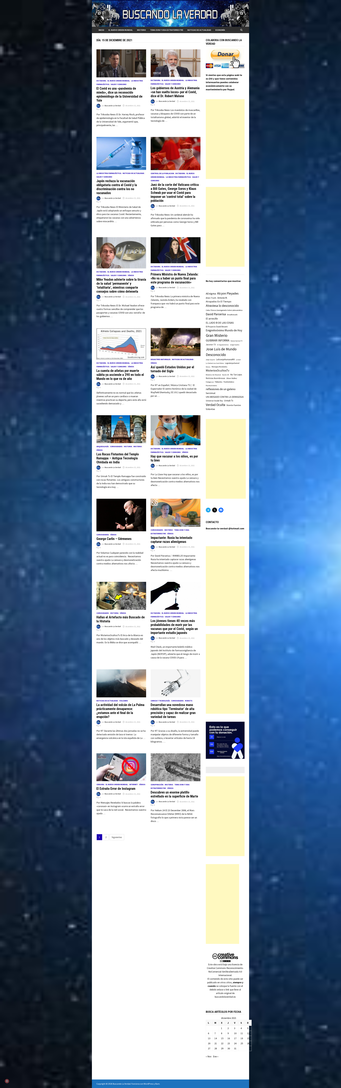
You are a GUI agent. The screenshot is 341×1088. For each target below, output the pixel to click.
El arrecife (212, 318)
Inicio (101, 30)
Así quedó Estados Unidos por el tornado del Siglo (172, 369)
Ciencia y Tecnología (160, 700)
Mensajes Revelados (219, 367)
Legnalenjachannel (232, 363)
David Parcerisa (216, 314)
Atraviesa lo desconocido (222, 306)
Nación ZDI (225, 375)
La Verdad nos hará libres (215, 363)
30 (229, 1048)
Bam (157, 1083)
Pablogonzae (210, 382)
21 (215, 1043)
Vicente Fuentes (233, 405)
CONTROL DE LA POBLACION (162, 173)
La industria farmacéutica (108, 173)
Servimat (210, 393)
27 (209, 1048)
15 (222, 1038)
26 (248, 1043)
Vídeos (131, 275)
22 (222, 1043)
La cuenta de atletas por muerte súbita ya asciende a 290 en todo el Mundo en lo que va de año (120, 375)
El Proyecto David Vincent (217, 326)
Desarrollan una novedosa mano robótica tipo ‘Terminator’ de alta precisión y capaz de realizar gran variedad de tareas (173, 711)
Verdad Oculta (215, 405)
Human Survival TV (236, 341)
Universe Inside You (214, 400)
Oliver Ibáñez (231, 378)
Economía (220, 30)
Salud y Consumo (118, 84)
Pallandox (218, 382)
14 (215, 1038)
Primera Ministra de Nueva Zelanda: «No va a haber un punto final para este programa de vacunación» (174, 278)
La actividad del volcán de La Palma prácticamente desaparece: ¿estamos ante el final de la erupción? (120, 711)
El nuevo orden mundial (120, 30)
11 (242, 1033)
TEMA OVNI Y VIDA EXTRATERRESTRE (166, 30)
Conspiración (157, 784)
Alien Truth (211, 297)
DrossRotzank (232, 315)
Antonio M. (222, 297)
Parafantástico (229, 382)
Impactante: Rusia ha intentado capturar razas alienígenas (171, 540)
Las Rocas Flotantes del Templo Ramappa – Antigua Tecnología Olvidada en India (117, 458)
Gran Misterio (216, 335)
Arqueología (102, 446)
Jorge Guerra (234, 345)
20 (209, 1043)
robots (188, 700)
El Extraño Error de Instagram (115, 789)
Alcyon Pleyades (228, 293)
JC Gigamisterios (223, 345)
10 (235, 1033)
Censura (100, 784)
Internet (133, 784)
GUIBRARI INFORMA (217, 340)
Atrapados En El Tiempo (218, 301)
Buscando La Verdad (113, 105)
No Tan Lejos (236, 374)
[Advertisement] (225, 139)
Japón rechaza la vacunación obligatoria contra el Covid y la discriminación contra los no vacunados (116, 187)
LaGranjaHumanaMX (225, 359)
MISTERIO (141, 30)
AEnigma (211, 293)
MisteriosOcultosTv (217, 370)
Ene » (215, 1056)
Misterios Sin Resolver (213, 375)
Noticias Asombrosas (215, 378)
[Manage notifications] (7, 1081)
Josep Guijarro (210, 360)
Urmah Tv (228, 400)
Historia (128, 446)
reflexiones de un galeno (221, 389)
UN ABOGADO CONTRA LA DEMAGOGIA (225, 396)
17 (235, 1038)
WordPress (149, 1083)
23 (229, 1043)
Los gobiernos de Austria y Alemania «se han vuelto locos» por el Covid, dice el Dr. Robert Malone (175, 92)
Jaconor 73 (211, 344)
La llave (238, 360)
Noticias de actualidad (199, 30)
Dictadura (101, 81)
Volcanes (123, 700)
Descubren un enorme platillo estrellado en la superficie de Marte (174, 794)
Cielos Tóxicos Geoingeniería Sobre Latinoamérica (224, 310)
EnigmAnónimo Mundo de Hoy (224, 330)
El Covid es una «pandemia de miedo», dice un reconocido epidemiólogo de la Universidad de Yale (119, 94)
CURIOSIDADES (116, 446)
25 (242, 1043)
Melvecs (208, 367)
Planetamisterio (211, 386)
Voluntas (210, 409)
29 (222, 1048)
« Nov (208, 1056)
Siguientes (117, 837)
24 (235, 1043)
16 (229, 1038)
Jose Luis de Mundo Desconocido (221, 352)
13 (209, 1038)
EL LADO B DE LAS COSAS (220, 322)
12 (248, 1033)
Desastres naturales (160, 359)
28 (215, 1048)
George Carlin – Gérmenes (113, 539)
